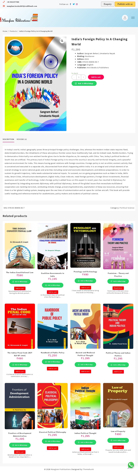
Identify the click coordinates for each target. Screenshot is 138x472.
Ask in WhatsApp (85, 83)
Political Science (127, 208)
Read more (118, 288)
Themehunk (88, 469)
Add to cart (96, 77)
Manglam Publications (61, 469)
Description (8, 139)
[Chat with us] (131, 465)
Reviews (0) (22, 139)
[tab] (9, 139)
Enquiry (108, 4)
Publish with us (125, 4)
